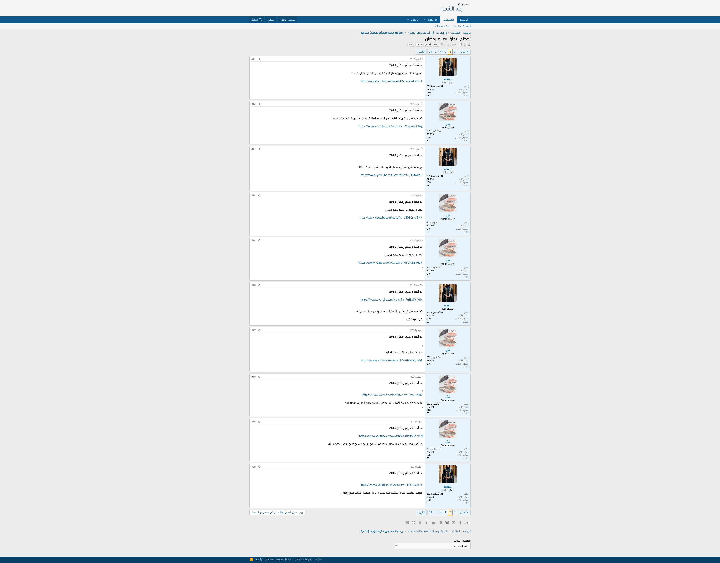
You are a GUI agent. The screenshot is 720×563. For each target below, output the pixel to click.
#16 (253, 285)
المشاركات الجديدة (462, 25)
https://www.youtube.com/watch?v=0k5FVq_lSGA (392, 360)
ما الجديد (432, 19)
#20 (253, 466)
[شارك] (259, 59)
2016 (436, 44)
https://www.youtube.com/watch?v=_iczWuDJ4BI (392, 394)
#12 (253, 104)
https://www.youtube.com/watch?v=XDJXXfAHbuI (392, 175)
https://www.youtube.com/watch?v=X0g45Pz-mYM (391, 435)
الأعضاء (415, 19)
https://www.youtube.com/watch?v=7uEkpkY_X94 (392, 299)
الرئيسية (464, 19)
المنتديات (448, 19)
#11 (253, 59)
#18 (253, 376)
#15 (253, 240)
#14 (253, 195)
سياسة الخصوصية (284, 559)
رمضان (419, 44)
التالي (422, 51)
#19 (253, 421)
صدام (411, 44)
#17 (253, 330)
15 (430, 51)
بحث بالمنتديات (442, 25)
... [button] (436, 51)
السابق (463, 51)
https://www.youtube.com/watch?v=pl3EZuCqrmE (392, 484)
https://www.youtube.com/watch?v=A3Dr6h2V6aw (391, 262)
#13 (253, 149)
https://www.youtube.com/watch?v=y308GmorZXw (391, 217)
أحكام (428, 44)
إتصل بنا (318, 559)
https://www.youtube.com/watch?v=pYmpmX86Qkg (391, 126)
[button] (424, 19)
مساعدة (269, 559)
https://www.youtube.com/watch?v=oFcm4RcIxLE (392, 81)
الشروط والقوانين (304, 559)
